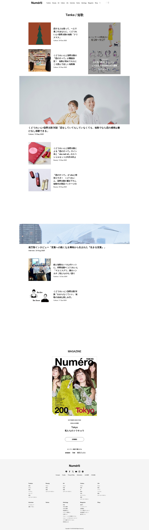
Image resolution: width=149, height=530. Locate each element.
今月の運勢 (65, 508)
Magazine (90, 3)
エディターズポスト (32, 497)
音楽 (81, 493)
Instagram (79, 471)
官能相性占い (66, 510)
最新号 (81, 504)
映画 (81, 491)
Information (79, 475)
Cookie (64, 475)
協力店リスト (83, 514)
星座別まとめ (66, 521)
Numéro (36, 3)
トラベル (99, 491)
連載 (29, 495)
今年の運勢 (65, 506)
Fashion (48, 3)
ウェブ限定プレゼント (85, 510)
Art (58, 3)
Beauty (54, 3)
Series (78, 3)
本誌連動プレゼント (84, 512)
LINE (66, 471)
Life (67, 3)
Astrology (83, 3)
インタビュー (31, 504)
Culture (63, 3)
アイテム (30, 491)
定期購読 (74, 439)
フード (98, 489)
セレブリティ (83, 495)
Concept (58, 475)
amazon (67, 452)
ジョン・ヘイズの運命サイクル (69, 516)
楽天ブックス (81, 452)
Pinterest (83, 471)
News (29, 487)
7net (73, 452)
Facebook (69, 471)
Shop (96, 3)
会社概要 (87, 475)
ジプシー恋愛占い (67, 512)
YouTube (76, 471)
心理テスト (65, 514)
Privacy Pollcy (71, 475)
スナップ (30, 493)
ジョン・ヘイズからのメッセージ (70, 518)
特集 (29, 485)
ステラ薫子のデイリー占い (68, 520)
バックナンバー (83, 506)
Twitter (73, 471)
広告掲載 (93, 475)
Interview (72, 3)
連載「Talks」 (31, 506)
